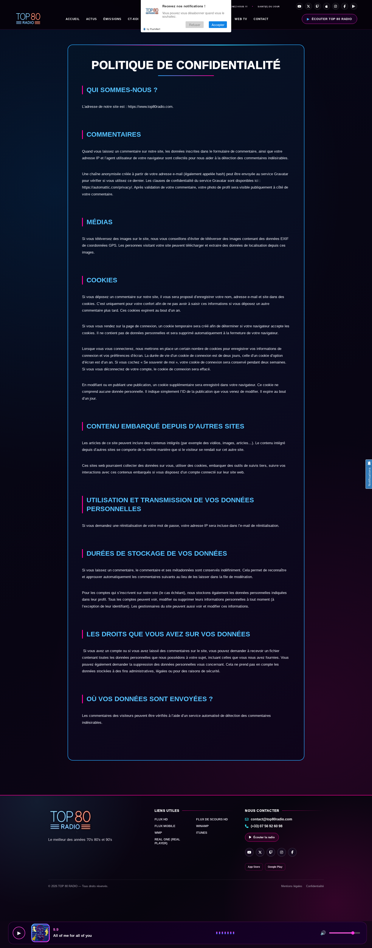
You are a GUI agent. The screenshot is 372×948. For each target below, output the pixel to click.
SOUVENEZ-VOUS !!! (235, 7)
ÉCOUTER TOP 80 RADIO (332, 19)
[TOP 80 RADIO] (28, 19)
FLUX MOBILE (165, 826)
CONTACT (261, 19)
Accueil (73, 19)
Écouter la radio (264, 837)
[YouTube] (299, 6)
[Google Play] (353, 6)
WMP (158, 832)
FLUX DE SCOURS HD (212, 819)
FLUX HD (161, 819)
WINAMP (202, 826)
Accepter (218, 24)
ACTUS (91, 19)
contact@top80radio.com (271, 819)
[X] (308, 6)
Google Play (275, 866)
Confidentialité (315, 886)
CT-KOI (133, 19)
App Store (254, 866)
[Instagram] (335, 6)
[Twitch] (317, 6)
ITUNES (201, 832)
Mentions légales (291, 886)
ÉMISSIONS (112, 19)
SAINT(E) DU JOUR (268, 7)
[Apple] (326, 6)
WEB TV (241, 19)
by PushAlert (153, 29)
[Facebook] (344, 6)
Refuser (194, 24)
